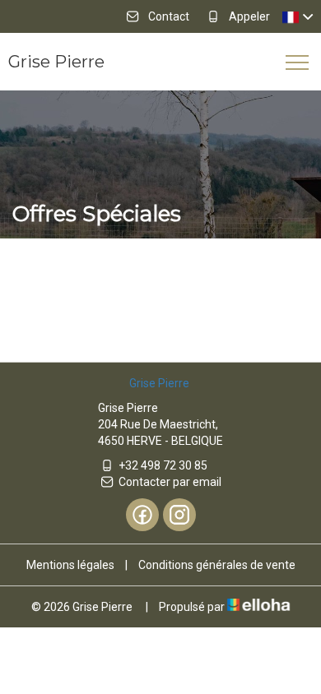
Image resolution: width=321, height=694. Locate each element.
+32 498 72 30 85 (163, 465)
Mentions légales (70, 564)
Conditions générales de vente (216, 564)
